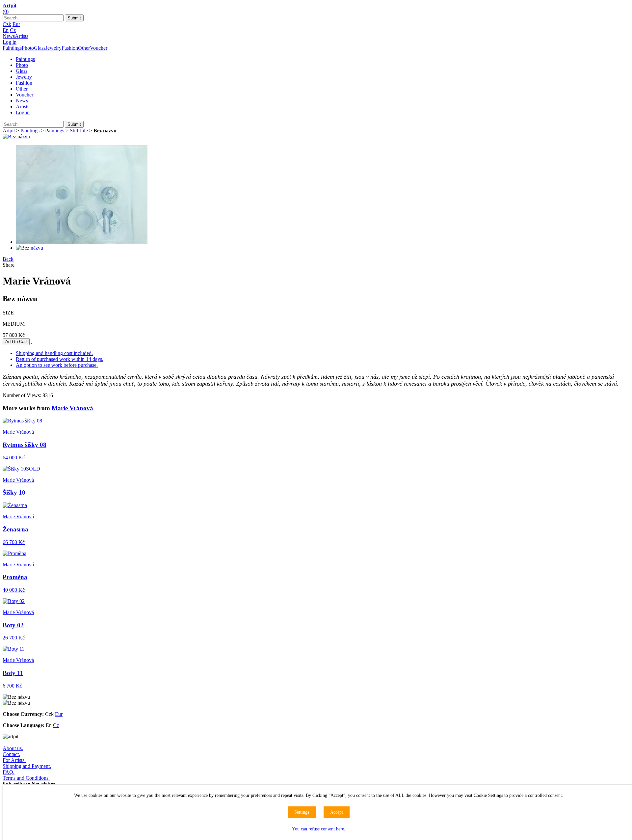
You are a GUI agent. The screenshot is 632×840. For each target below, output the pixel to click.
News (9, 36)
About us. (13, 748)
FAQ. (8, 772)
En (6, 30)
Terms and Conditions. (26, 778)
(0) (6, 11)
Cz (13, 30)
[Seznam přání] (31, 341)
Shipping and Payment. (27, 766)
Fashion (70, 48)
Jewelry (53, 48)
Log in (9, 42)
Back (8, 259)
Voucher (98, 48)
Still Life (79, 130)
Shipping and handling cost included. (54, 353)
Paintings (12, 48)
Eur (16, 24)
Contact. (11, 754)
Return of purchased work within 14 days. (59, 359)
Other (84, 48)
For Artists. (14, 760)
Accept (336, 812)
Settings (301, 812)
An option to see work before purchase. (57, 365)
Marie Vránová (72, 408)
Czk (7, 24)
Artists (21, 36)
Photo (28, 48)
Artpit (9, 130)
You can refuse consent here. (318, 828)
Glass (39, 48)
